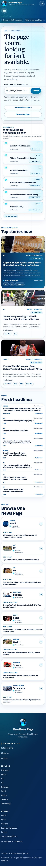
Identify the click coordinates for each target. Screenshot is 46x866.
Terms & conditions (9, 836)
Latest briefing (7, 748)
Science (17, 665)
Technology (19, 688)
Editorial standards (9, 828)
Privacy (4, 832)
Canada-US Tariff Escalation (12, 20)
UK (14, 548)
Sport (16, 618)
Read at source (39, 413)
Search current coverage (16, 85)
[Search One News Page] (42, 3)
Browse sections (23, 114)
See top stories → (11, 216)
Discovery (5, 770)
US (14, 570)
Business (17, 595)
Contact (4, 823)
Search (36, 90)
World (13, 523)
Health (16, 642)
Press (3, 819)
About (3, 815)
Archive (4, 758)
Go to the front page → (23, 107)
